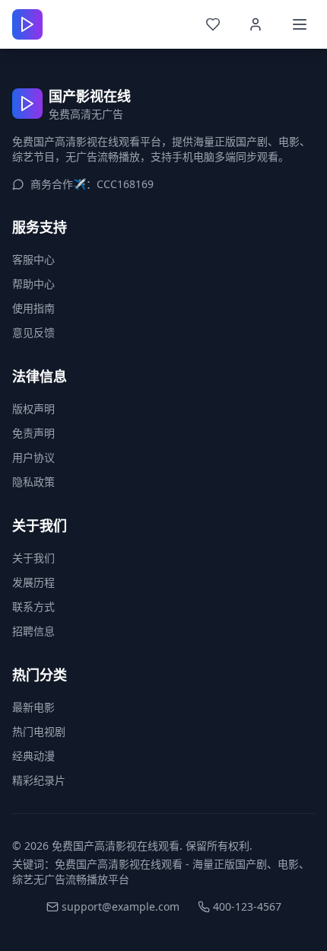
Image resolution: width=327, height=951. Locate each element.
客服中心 (33, 259)
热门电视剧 (38, 731)
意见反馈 (33, 332)
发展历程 (33, 582)
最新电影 (33, 707)
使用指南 (33, 308)
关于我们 (33, 557)
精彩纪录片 (38, 780)
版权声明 (33, 408)
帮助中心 (33, 283)
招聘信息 (33, 631)
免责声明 (33, 433)
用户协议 (33, 457)
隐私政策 (33, 481)
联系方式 (33, 606)
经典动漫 (33, 755)
